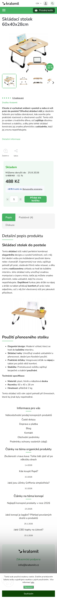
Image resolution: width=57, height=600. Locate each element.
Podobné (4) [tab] (26, 217)
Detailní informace (11, 139)
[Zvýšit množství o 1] (20, 199)
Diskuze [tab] (10, 225)
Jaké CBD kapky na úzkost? (28, 529)
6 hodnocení (18, 98)
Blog (28, 428)
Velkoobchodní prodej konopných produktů (28, 415)
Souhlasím (28, 593)
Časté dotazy (29, 419)
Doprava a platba (28, 424)
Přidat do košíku (35, 199)
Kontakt (28, 432)
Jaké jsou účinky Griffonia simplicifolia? (29, 482)
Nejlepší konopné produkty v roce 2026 (28, 503)
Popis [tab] (9, 217)
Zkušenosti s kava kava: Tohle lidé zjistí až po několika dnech (28, 458)
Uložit (8, 161)
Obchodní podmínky (28, 437)
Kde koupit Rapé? (28, 471)
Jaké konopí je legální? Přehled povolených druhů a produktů (28, 516)
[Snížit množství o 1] (7, 199)
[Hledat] (52, 3)
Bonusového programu (32, 189)
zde (32, 582)
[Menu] (4, 10)
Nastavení (28, 587)
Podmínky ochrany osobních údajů (28, 441)
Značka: (9, 102)
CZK (37, 3)
